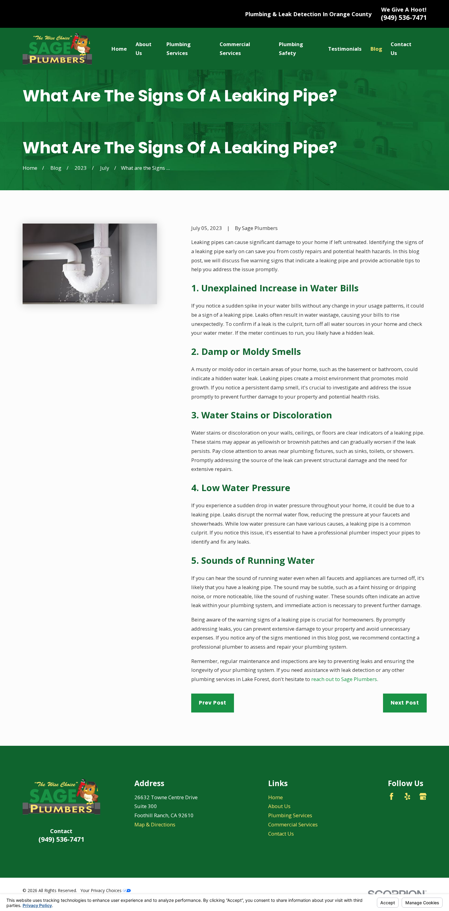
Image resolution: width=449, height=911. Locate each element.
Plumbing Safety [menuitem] (291, 49)
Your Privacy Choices (102, 890)
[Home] (57, 49)
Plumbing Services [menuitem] (178, 49)
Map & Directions (154, 824)
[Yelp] (407, 796)
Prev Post (213, 702)
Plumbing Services (290, 815)
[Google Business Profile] (422, 796)
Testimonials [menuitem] (345, 48)
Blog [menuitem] (376, 48)
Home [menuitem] (119, 48)
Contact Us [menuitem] (401, 49)
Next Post (405, 702)
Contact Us (281, 833)
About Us (279, 806)
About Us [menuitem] (143, 49)
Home (275, 797)
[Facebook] (391, 796)
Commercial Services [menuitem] (235, 49)
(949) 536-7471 (404, 17)
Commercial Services (293, 824)
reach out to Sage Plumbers (344, 679)
